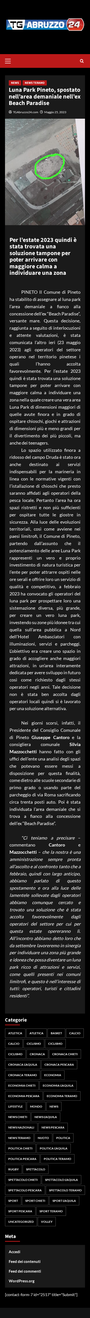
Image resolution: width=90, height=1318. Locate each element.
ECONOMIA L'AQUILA (58, 1085)
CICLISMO (34, 1043)
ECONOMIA (52, 1075)
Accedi (14, 1251)
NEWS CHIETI (17, 1117)
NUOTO (43, 1138)
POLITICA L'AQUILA (54, 1148)
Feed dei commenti (25, 1271)
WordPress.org (21, 1281)
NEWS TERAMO (34, 83)
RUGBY (13, 1169)
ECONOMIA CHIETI (22, 1085)
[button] (10, 60)
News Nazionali (21, 1127)
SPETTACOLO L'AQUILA (61, 1180)
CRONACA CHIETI (65, 1054)
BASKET (56, 1033)
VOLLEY (46, 1222)
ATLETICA (15, 1033)
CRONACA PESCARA (59, 1064)
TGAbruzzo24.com (25, 112)
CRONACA (37, 1054)
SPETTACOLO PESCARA (25, 1190)
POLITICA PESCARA (22, 1159)
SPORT (13, 1201)
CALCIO (74, 1033)
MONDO (36, 1106)
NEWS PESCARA (53, 1127)
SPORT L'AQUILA (64, 1201)
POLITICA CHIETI (20, 1148)
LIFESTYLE (15, 1106)
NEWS (15, 83)
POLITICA (63, 1138)
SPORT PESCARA (20, 1211)
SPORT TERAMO (51, 1211)
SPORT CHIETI (35, 1201)
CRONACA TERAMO (22, 1075)
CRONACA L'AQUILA (22, 1064)
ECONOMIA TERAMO (62, 1096)
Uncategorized (21, 1222)
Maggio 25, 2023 (55, 112)
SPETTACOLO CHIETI (23, 1180)
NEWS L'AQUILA (45, 1117)
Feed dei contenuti (24, 1261)
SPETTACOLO (35, 1169)
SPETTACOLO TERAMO (65, 1190)
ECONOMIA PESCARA (24, 1096)
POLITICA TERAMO (57, 1159)
